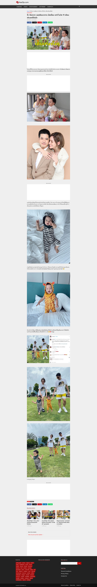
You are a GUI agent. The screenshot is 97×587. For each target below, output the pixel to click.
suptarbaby (42, 6)
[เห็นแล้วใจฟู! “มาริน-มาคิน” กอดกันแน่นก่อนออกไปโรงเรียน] (33, 515)
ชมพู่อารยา (28, 562)
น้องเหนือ (25, 566)
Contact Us (64, 576)
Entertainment (33, 6)
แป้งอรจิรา (27, 574)
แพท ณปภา (18, 576)
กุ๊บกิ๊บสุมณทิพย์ (18, 562)
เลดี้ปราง (32, 573)
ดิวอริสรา (32, 562)
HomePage (19, 6)
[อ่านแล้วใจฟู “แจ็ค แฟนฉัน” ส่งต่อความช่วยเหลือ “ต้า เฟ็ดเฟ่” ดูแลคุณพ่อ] (48, 515)
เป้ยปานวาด (24, 573)
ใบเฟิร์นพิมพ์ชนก (18, 579)
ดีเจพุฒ (17, 564)
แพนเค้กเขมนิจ (32, 576)
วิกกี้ (34, 569)
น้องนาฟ (30, 564)
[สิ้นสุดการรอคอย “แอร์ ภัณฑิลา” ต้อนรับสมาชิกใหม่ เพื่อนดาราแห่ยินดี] (63, 515)
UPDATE (25, 6)
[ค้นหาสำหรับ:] (71, 563)
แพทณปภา (32, 574)
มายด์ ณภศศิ (27, 569)
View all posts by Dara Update (35, 534)
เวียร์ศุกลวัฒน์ (18, 574)
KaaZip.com (24, 585)
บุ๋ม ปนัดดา (29, 567)
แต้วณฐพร (23, 574)
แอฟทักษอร (27, 578)
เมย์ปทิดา (28, 573)
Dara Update (35, 19)
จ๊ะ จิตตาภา (32, 501)
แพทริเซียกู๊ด (27, 576)
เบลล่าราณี (33, 571)
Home (28, 11)
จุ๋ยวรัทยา (23, 562)
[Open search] (79, 6)
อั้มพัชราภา (21, 571)
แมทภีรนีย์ (17, 578)
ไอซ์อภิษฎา (28, 579)
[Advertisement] (48, 60)
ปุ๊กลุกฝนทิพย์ (18, 569)
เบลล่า (29, 571)
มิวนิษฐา (31, 569)
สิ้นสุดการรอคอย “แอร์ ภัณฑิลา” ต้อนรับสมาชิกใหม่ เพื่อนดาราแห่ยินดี (63, 522)
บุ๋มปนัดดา (25, 567)
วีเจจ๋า (17, 571)
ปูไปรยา (23, 569)
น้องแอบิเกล (30, 566)
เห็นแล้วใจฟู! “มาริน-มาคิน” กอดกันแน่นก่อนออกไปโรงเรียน (33, 522)
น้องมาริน (21, 566)
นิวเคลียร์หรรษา (22, 564)
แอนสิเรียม (22, 578)
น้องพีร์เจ (17, 566)
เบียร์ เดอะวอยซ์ (18, 573)
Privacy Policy (64, 573)
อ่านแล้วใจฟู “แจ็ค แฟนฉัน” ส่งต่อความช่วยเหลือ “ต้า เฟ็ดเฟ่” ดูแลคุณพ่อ (48, 522)
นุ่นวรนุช (27, 564)
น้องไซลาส (17, 567)
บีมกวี (21, 567)
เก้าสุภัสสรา (25, 571)
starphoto (50, 6)
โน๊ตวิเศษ (31, 578)
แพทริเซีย (22, 576)
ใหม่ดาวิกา (24, 579)
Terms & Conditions (66, 571)
